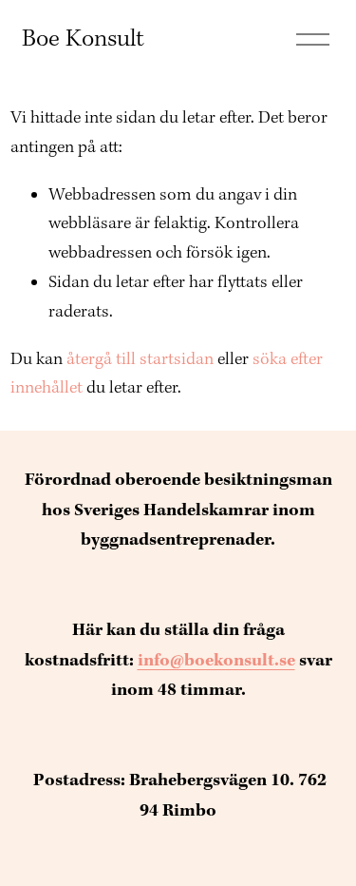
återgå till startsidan (140, 360)
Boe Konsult (83, 39)
